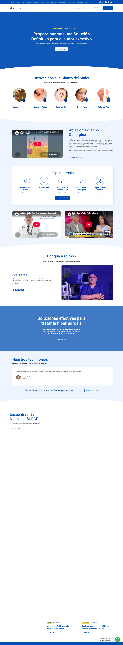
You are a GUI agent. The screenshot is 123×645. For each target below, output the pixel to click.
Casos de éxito (86, 622)
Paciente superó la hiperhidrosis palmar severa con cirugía (95, 627)
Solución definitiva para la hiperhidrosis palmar (58, 627)
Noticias (49, 622)
